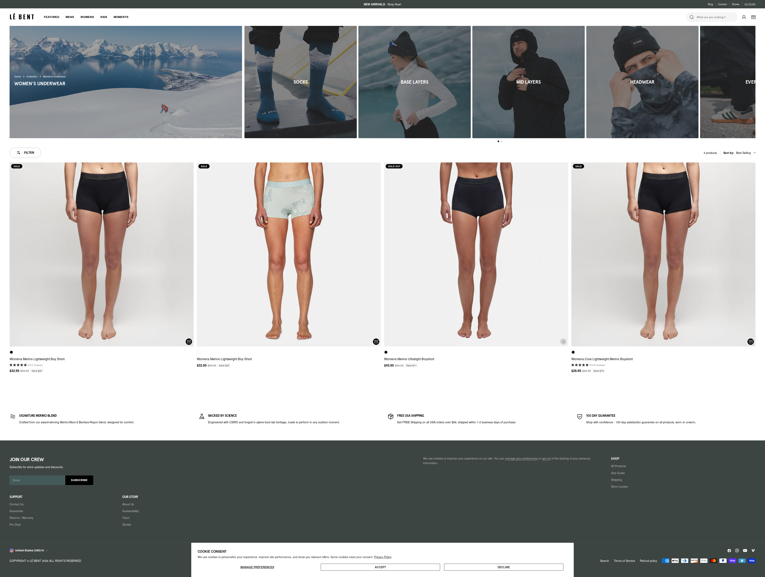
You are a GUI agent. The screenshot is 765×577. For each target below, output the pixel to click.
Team (125, 518)
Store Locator (619, 486)
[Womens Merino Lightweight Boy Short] (102, 254)
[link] (99, 418)
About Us (128, 504)
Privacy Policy (382, 557)
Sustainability (130, 511)
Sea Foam (198, 352)
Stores (736, 4)
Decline (504, 567)
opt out (546, 458)
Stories (126, 524)
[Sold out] (563, 341)
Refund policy (648, 561)
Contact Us (17, 504)
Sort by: (737, 153)
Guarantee (16, 511)
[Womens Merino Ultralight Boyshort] (476, 254)
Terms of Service (624, 561)
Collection (31, 76)
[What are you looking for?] (691, 17)
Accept (380, 567)
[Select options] (189, 341)
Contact (722, 4)
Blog (710, 4)
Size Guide (618, 473)
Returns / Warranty (21, 518)
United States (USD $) (29, 550)
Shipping (616, 479)
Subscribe (79, 480)
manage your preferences (521, 458)
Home (17, 76)
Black (11, 352)
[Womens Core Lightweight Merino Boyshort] (663, 254)
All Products (618, 466)
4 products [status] (710, 153)
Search (604, 561)
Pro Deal (15, 524)
